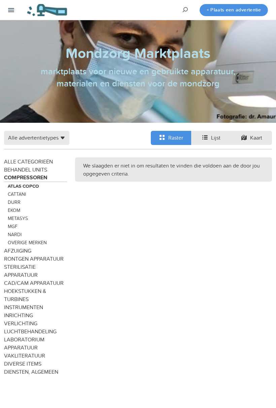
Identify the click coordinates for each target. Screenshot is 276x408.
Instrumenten (23, 307)
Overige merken (27, 242)
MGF (13, 226)
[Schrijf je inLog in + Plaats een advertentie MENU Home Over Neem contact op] (11, 10)
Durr (14, 202)
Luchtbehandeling (30, 331)
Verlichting (20, 323)
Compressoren (25, 177)
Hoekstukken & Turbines (25, 295)
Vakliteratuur (24, 355)
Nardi (15, 234)
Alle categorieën (28, 161)
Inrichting (18, 315)
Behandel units (25, 169)
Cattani (17, 194)
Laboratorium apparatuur (24, 343)
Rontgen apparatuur (34, 258)
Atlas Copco (23, 186)
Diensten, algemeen (31, 371)
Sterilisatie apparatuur (21, 271)
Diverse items (22, 363)
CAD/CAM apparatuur (34, 283)
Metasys (18, 218)
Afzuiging (17, 250)
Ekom (14, 210)
